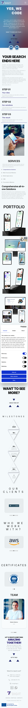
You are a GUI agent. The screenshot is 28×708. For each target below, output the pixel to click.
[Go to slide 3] (12, 515)
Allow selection (14, 376)
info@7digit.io (15, 683)
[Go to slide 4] (13, 515)
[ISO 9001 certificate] (17, 47)
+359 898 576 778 (15, 679)
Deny (14, 380)
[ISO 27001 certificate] (11, 47)
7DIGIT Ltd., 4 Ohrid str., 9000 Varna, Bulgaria (15, 675)
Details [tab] (14, 330)
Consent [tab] (5, 330)
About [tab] (22, 330)
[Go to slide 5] (16, 632)
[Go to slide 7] (17, 515)
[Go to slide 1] (10, 515)
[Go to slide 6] (16, 515)
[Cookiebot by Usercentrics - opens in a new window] (20, 327)
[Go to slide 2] (11, 515)
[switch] (24, 358)
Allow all (14, 372)
